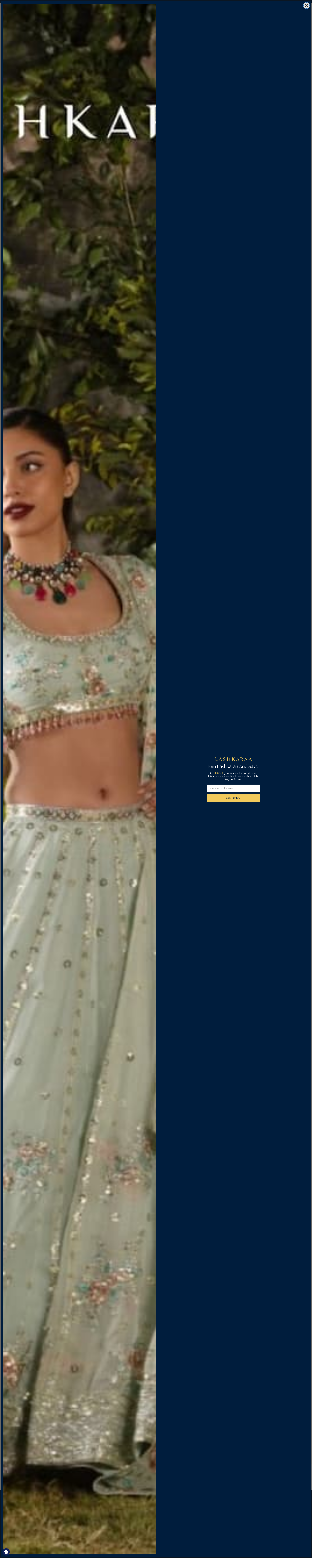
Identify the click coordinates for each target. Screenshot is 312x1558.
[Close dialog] (306, 5)
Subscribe (233, 797)
